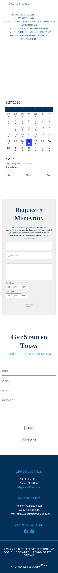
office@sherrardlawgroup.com (33, 513)
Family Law (26, 18)
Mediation (17, 35)
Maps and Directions (29, 487)
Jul (9, 175)
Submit (29, 306)
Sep (48, 175)
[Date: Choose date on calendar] (7, 261)
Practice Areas (23, 14)
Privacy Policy (42, 552)
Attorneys (29, 25)
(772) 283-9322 (33, 505)
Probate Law (26, 21)
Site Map (29, 555)
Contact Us (29, 39)
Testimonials (46, 21)
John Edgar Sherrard (32, 28)
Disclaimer (22, 552)
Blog (44, 35)
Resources (33, 35)
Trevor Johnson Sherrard (32, 32)
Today (29, 175)
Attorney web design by (25, 566)
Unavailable (11, 167)
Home (6, 21)
